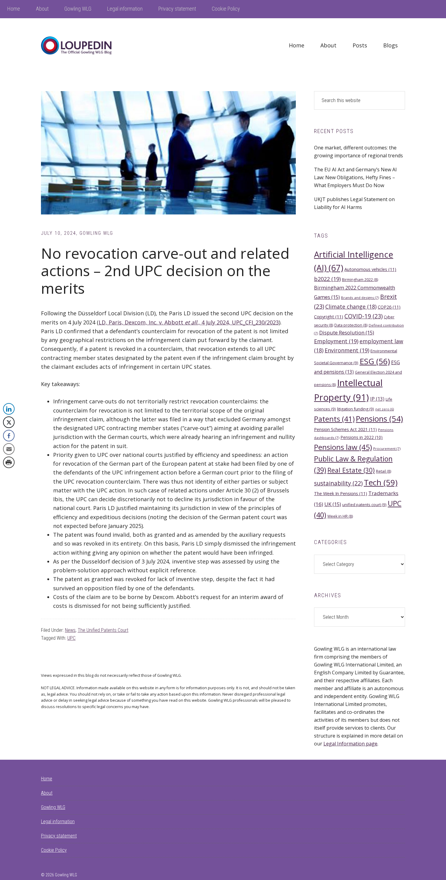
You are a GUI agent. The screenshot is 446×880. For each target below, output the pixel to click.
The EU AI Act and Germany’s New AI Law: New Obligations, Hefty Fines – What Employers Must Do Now (355, 177)
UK (332, 504)
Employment (336, 341)
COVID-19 (363, 316)
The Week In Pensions (340, 493)
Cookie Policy (54, 850)
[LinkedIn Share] (9, 409)
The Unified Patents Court (103, 630)
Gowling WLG (53, 807)
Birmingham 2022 (360, 279)
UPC (71, 638)
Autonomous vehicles (370, 269)
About (46, 793)
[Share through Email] (9, 449)
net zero (384, 409)
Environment (347, 350)
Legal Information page (350, 743)
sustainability (338, 483)
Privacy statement (59, 836)
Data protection (350, 325)
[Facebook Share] (9, 435)
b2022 (327, 278)
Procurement (386, 448)
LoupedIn (86, 45)
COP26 (389, 307)
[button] (8, 474)
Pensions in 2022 (361, 437)
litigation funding (355, 409)
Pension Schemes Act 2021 (345, 429)
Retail (383, 471)
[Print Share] (9, 462)
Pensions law (343, 447)
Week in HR (340, 516)
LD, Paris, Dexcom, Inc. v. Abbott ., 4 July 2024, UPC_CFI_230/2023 (189, 322)
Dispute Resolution (346, 332)
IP (377, 398)
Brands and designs (360, 297)
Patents (334, 419)
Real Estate (351, 470)
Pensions (379, 418)
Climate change (351, 306)
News (70, 630)
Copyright (328, 316)
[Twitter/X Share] (9, 422)
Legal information (58, 821)
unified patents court (364, 504)
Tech (380, 482)
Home (46, 779)
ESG (375, 361)
